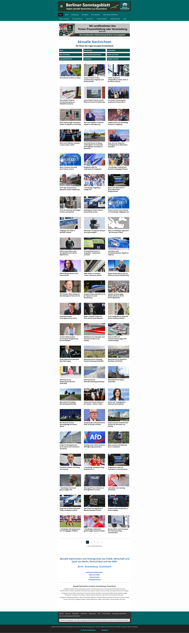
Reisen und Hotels (64, 19)
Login (124, 19)
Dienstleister (89, 19)
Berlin (66, 14)
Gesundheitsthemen (77, 19)
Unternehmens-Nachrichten (110, 14)
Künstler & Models (101, 19)
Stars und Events (95, 14)
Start (61, 14)
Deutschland (85, 14)
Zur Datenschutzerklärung (88, 630)
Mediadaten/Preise (115, 19)
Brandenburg (74, 14)
